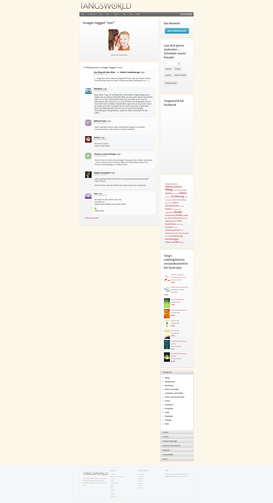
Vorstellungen (172, 239)
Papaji (177, 224)
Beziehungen (182, 190)
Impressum (114, 496)
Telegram (140, 483)
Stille (170, 236)
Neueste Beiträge (170, 441)
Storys (107, 14)
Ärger (182, 242)
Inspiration (169, 212)
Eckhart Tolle (176, 193)
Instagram (141, 476)
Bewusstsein (170, 382)
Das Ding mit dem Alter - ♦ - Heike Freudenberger (117, 72)
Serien (166, 436)
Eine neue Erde (175, 330)
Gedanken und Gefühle (174, 393)
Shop (124, 14)
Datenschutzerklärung (117, 476)
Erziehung (177, 196)
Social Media (168, 454)
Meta (165, 459)
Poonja (181, 224)
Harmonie (181, 206)
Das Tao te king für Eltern (177, 299)
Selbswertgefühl (183, 233)
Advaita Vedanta (171, 184)
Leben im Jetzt (175, 320)
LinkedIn (140, 479)
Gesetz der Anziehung (179, 200)
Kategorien (167, 372)
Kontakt (138, 14)
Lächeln (168, 69)
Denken (169, 193)
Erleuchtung (168, 197)
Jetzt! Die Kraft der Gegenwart (179, 310)
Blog (100, 14)
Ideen (179, 209)
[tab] (176, 372)
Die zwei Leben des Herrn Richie (179, 287)
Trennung (178, 235)
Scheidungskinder (172, 230)
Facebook (141, 474)
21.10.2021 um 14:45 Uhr (100, 74)
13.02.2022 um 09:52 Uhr (100, 156)
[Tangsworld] (136, 6)
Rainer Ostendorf (102, 173)
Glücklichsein (172, 205)
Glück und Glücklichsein (174, 397)
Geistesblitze (92, 14)
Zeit (177, 241)
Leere (185, 218)
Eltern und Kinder (172, 389)
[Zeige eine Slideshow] (119, 55)
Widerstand (170, 242)
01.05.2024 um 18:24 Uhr (100, 195)
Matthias (98, 88)
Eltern (183, 193)
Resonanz (175, 227)
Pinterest (140, 481)
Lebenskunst (178, 218)
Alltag (168, 189)
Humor (168, 208)
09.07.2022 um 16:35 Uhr (100, 174)
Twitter (140, 485)
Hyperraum (175, 209)
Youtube (140, 487)
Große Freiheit (180, 75)
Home (83, 14)
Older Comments (91, 218)
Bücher (116, 14)
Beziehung (175, 190)
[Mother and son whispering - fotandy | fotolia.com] (119, 40)
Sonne (166, 236)
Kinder (178, 212)
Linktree (113, 474)
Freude (177, 69)
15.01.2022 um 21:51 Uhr (100, 139)
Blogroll (166, 450)
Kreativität (169, 215)
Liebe (167, 221)
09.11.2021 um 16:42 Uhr (100, 123)
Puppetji (168, 227)
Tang (130, 14)
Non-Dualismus (173, 222)
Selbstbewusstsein (171, 233)
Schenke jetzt (170, 83)
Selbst (182, 230)
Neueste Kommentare (172, 445)
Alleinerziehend (173, 186)
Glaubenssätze (168, 203)
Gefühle (186, 197)
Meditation (173, 221)
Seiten (166, 432)
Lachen (168, 75)
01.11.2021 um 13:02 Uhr (100, 90)
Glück (175, 202)
